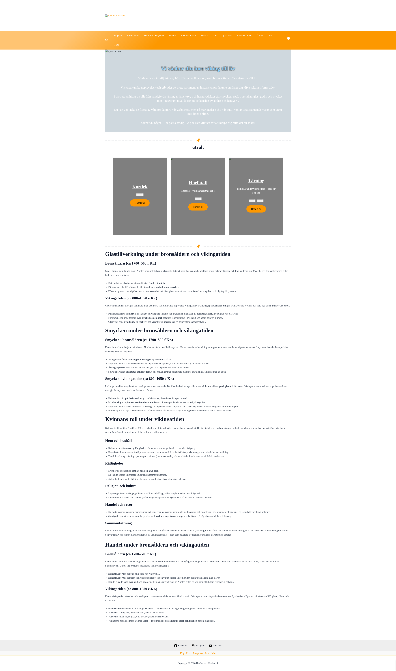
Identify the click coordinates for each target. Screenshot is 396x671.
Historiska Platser (221, 15)
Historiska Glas (244, 35)
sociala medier (263, 15)
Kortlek (140, 186)
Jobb (213, 653)
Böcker (204, 35)
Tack (116, 44)
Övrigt (260, 35)
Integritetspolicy (201, 653)
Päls (215, 35)
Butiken (199, 15)
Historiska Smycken (154, 35)
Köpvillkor (185, 653)
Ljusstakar (227, 35)
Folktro (172, 35)
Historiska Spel (188, 35)
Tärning (256, 180)
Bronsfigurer (133, 35)
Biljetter (118, 35)
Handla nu (140, 203)
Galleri (243, 15)
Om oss (283, 15)
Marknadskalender (176, 15)
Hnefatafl (198, 182)
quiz (270, 35)
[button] (107, 40)
